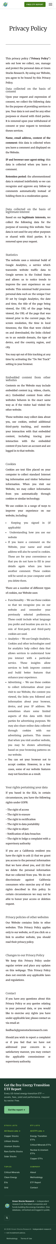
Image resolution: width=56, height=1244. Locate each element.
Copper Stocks (11, 1136)
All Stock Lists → (12, 1131)
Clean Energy (10, 1177)
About (33, 1172)
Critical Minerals (12, 1172)
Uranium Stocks (12, 1146)
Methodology (36, 1177)
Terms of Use (26, 1238)
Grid (6, 1187)
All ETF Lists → (37, 1131)
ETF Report (35, 1182)
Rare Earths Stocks (13, 1151)
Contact (34, 1187)
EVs (6, 1182)
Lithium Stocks (11, 1141)
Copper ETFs (36, 1158)
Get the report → (16, 1109)
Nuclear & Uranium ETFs (39, 1152)
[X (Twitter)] (7, 1218)
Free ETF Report (34, 4)
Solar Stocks (10, 1156)
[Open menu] (50, 4)
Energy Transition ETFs (38, 1138)
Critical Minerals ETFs (40, 1145)
